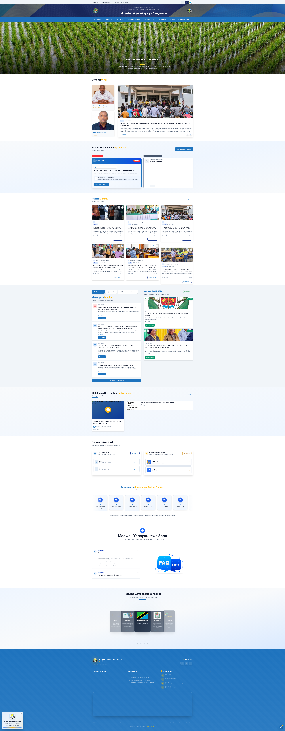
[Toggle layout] (21, 713)
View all (189, 394)
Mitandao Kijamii (106, 2)
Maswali (96, 2)
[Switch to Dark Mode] (182, 2)
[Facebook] (182, 663)
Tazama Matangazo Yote (117, 380)
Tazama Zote (135, 453)
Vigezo (180, 723)
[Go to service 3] (140, 643)
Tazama (103, 318)
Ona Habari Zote (186, 200)
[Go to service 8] (147, 643)
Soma (152, 185)
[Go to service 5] (143, 643)
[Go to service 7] (146, 643)
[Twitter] (190, 663)
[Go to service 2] (138, 643)
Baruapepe (125, 2)
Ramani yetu (189, 723)
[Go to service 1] (137, 643)
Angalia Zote (187, 291)
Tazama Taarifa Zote (185, 149)
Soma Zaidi (124, 134)
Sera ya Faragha (170, 723)
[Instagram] (186, 663)
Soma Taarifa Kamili (100, 184)
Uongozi (117, 2)
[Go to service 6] (144, 643)
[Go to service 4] (141, 643)
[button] (116, 558)
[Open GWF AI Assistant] (281, 727)
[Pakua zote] (134, 461)
